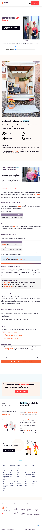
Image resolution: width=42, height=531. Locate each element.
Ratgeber (26, 529)
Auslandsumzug (6, 351)
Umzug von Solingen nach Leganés (10, 336)
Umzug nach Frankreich (8, 348)
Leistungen (16, 504)
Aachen (20, 210)
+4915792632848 (6, 414)
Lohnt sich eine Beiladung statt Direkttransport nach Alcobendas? (16, 321)
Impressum (29, 529)
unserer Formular (16, 151)
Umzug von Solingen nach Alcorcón (10, 338)
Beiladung (4, 244)
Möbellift (6, 284)
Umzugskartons (7, 282)
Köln (16, 210)
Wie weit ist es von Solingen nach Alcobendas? (12, 318)
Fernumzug (5, 258)
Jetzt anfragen (21, 391)
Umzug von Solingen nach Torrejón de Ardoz (12, 334)
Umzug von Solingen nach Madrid (10, 332)
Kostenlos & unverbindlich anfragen (10, 28)
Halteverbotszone (8, 286)
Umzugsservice (29, 504)
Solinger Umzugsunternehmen (5, 188)
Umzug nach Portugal (7, 349)
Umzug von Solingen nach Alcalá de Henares (12, 335)
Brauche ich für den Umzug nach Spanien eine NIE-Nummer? (15, 319)
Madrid (14, 226)
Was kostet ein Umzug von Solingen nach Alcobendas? (13, 312)
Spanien (11, 188)
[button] (29, 3)
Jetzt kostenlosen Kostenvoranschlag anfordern (21, 361)
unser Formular (27, 430)
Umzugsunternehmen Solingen (5, 529)
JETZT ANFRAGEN (9, 450)
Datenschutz (33, 529)
